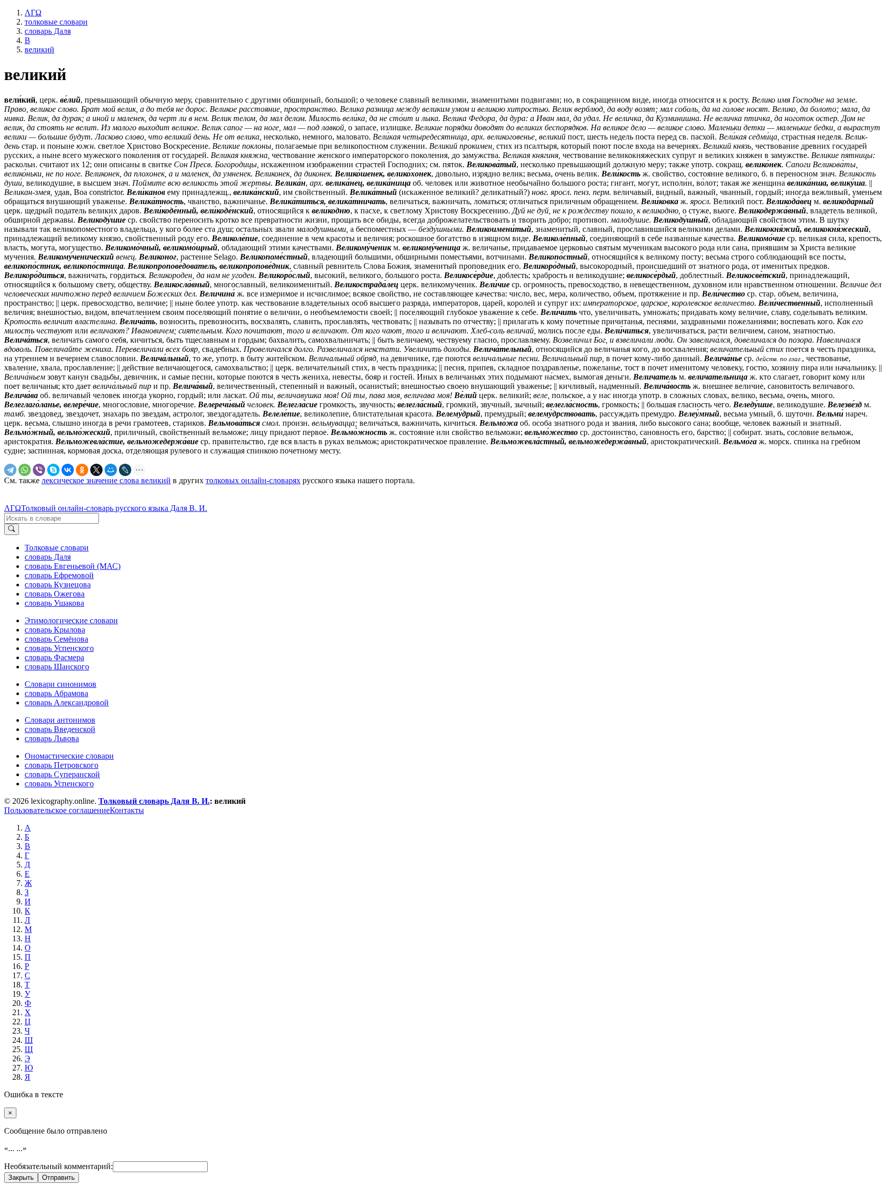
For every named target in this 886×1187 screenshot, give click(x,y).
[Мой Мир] (111, 470)
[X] (96, 470)
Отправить (58, 1177)
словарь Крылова (55, 629)
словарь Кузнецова (58, 584)
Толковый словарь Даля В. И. (154, 801)
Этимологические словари (71, 620)
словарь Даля (48, 556)
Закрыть (21, 1177)
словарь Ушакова (54, 603)
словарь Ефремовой (59, 575)
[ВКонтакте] (68, 470)
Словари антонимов (60, 720)
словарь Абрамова (56, 693)
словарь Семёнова (56, 639)
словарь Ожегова (55, 593)
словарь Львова (52, 738)
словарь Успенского (59, 648)
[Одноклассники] (82, 470)
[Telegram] (10, 470)
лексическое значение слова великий (106, 480)
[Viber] (39, 470)
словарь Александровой (67, 702)
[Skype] (53, 470)
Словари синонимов (60, 684)
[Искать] (11, 529)
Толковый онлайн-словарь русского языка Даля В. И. (114, 508)
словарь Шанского (57, 666)
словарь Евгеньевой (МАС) (72, 566)
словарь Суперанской (62, 774)
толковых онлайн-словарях (253, 480)
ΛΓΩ (12, 508)
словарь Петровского (61, 765)
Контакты (127, 810)
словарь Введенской (60, 729)
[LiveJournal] (125, 470)
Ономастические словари (69, 755)
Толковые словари (57, 547)
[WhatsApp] (24, 470)
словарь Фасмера (54, 657)
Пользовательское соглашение (57, 810)
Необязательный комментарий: (58, 1166)
